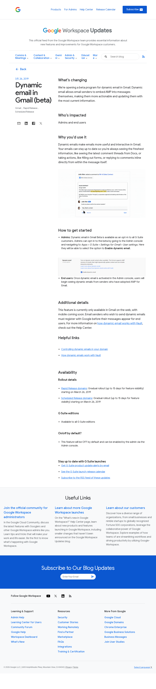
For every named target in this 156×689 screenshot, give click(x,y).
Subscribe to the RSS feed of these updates (85, 477)
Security (62, 617)
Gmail (18, 108)
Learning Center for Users (26, 622)
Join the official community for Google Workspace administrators (26, 512)
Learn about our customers (125, 508)
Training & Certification (71, 651)
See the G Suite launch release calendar (83, 471)
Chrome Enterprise (115, 627)
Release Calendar (106, 9)
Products (56, 9)
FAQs (61, 641)
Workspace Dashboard (24, 637)
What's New (18, 641)
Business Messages (115, 637)
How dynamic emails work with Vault (81, 355)
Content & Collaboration (42, 57)
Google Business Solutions (119, 632)
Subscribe (134, 9)
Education (85, 57)
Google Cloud (112, 617)
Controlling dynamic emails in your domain (84, 349)
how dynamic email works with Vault (119, 323)
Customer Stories (68, 622)
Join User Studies (114, 641)
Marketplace (65, 637)
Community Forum (21, 627)
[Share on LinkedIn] (26, 123)
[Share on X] (40, 123)
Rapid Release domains (74, 388)
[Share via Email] (19, 123)
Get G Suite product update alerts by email (85, 465)
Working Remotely (68, 627)
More (95, 57)
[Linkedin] (63, 596)
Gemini (58, 57)
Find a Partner (66, 632)
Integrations (65, 646)
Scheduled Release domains (76, 398)
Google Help (18, 632)
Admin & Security (71, 57)
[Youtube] (48, 596)
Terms (75, 667)
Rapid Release (30, 108)
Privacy (69, 667)
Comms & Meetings (21, 57)
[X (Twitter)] (55, 596)
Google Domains (114, 622)
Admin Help (17, 617)
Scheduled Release (24, 111)
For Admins (70, 9)
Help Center (86, 9)
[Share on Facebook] (33, 123)
